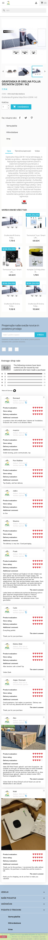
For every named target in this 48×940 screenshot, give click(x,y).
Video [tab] (37, 151)
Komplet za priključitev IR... (36, 270)
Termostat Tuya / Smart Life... (36, 236)
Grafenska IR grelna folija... (12, 236)
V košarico (21, 106)
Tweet (25, 117)
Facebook (4, 349)
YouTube (10, 349)
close (3, 937)
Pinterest (31, 117)
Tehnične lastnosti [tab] (23, 151)
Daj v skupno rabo (19, 117)
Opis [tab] (9, 151)
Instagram (17, 349)
